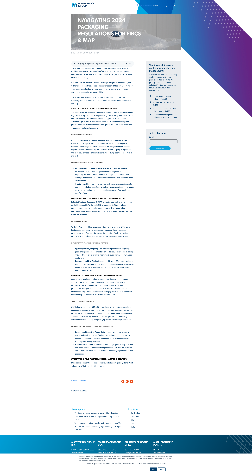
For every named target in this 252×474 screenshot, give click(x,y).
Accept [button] (153, 469)
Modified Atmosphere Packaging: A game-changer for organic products (98, 428)
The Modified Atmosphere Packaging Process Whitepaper (164, 116)
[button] (74, 64)
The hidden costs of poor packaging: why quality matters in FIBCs (97, 418)
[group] (102, 64)
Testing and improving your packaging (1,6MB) (163, 97)
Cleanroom (135, 416)
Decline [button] (162, 469)
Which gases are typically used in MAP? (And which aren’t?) (98, 423)
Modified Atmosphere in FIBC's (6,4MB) (164, 103)
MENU (173, 5)
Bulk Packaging (136, 413)
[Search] (165, 5)
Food (132, 423)
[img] (126, 64)
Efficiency (134, 420)
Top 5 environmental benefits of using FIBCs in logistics (96, 413)
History (133, 427)
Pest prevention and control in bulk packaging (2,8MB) (164, 109)
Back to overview (80, 391)
